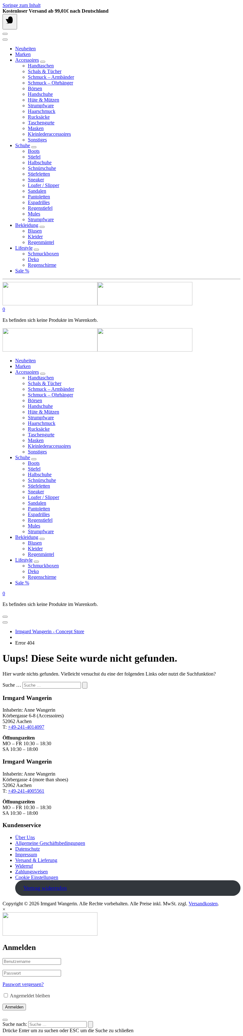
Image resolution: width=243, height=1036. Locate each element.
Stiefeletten (39, 174)
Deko (33, 259)
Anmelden (14, 1007)
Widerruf (24, 866)
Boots (34, 151)
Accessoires (27, 60)
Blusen (35, 231)
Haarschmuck (41, 111)
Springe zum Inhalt (21, 5)
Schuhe (22, 145)
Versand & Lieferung (36, 860)
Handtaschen (41, 65)
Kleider (35, 236)
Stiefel (34, 156)
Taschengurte (41, 122)
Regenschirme (42, 265)
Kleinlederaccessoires (49, 134)
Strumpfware (41, 105)
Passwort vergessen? (23, 984)
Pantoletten (39, 196)
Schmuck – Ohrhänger (50, 82)
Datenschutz (27, 849)
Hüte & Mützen (43, 100)
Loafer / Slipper (43, 185)
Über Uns (25, 837)
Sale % (22, 270)
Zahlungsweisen (31, 871)
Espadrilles (39, 202)
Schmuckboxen (43, 253)
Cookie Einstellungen (36, 877)
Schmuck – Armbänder (51, 77)
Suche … (12, 685)
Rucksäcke (39, 117)
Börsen (35, 88)
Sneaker (36, 179)
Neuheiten (25, 48)
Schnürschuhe (42, 168)
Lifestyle (24, 248)
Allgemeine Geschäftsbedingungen (50, 843)
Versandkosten (203, 903)
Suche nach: (15, 1024)
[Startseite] (97, 303)
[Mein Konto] (5, 34)
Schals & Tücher (44, 71)
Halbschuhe (40, 162)
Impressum (26, 854)
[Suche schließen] (5, 1020)
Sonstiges (37, 139)
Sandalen (37, 191)
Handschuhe (40, 94)
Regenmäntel (41, 242)
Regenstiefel (40, 208)
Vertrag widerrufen (45, 888)
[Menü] (10, 21)
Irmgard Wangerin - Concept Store (49, 631)
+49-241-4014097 (26, 727)
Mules (34, 213)
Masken (36, 128)
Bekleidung (26, 225)
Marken (23, 54)
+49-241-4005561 (26, 791)
